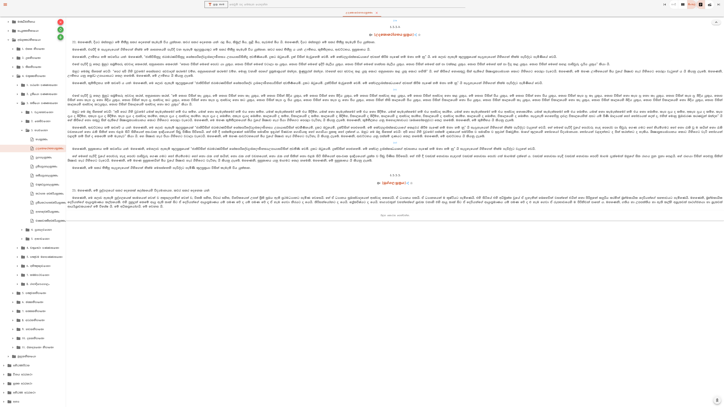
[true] (709, 4)
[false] (700, 4)
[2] (682, 4)
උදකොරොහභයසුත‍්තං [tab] (359, 12)
